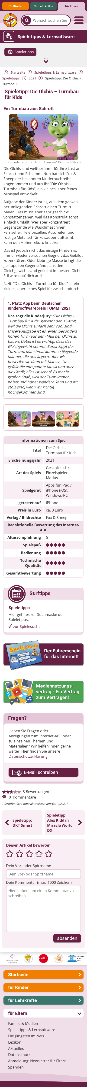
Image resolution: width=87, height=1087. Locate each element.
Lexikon (14, 1042)
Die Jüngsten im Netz (26, 1036)
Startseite (17, 72)
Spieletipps (11, 78)
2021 (32, 78)
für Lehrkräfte (43, 6)
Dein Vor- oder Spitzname (28, 865)
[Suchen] (26, 20)
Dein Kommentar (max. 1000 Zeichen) (39, 882)
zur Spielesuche (27, 626)
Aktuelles (16, 1048)
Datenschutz (19, 1054)
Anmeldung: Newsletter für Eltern (37, 1060)
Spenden (16, 1067)
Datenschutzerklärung (28, 756)
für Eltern (71, 6)
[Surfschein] (43, 655)
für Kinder (15, 6)
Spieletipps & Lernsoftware (55, 72)
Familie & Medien (23, 1023)
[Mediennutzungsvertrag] (43, 692)
